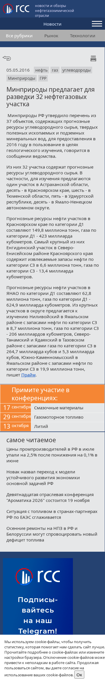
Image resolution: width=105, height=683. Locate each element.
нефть (41, 70)
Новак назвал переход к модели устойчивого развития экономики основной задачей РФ (43, 477)
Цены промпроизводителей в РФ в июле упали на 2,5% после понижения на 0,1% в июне (51, 454)
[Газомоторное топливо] (67, 417)
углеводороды (76, 70)
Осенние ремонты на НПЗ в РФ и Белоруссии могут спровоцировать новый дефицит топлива (51, 534)
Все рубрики (19, 35)
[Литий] (67, 426)
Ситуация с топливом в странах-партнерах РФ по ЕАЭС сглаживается (51, 514)
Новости (52, 24)
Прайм (28, 375)
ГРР (43, 78)
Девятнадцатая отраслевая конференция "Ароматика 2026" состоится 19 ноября (50, 497)
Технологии (82, 35)
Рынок (51, 35)
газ (55, 70)
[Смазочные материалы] (67, 408)
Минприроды (21, 78)
